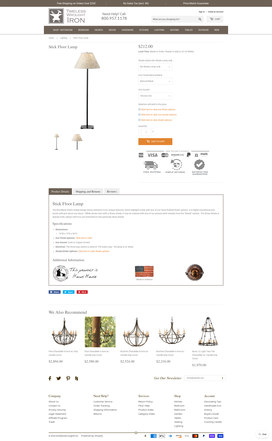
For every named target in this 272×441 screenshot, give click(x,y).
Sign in (202, 12)
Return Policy (145, 401)
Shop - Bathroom (62, 30)
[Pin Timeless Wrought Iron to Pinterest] (68, 379)
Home (51, 38)
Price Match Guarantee (196, 3)
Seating (174, 30)
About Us (54, 401)
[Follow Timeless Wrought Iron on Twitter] (58, 378)
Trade (52, 421)
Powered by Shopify (92, 435)
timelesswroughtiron (67, 435)
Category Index (146, 413)
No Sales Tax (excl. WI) (136, 3)
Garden (178, 413)
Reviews (112, 191)
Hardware (127, 30)
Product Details (60, 191)
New (216, 30)
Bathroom (179, 409)
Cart (217, 19)
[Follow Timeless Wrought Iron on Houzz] (76, 379)
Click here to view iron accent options (158, 114)
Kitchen (143, 30)
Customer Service (103, 401)
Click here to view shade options (156, 120)
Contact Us (54, 405)
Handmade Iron (212, 405)
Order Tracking (102, 405)
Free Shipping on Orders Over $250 (76, 3)
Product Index (146, 409)
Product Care (211, 417)
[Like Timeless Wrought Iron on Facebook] (50, 378)
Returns (98, 413)
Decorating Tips (212, 401)
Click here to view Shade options (93, 251)
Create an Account (215, 12)
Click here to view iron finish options (157, 109)
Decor (112, 30)
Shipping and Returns (88, 191)
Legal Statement (57, 413)
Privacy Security (57, 409)
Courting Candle (213, 421)
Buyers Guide (211, 413)
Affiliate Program (58, 417)
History (208, 409)
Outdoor (203, 30)
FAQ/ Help (144, 405)
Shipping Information (105, 409)
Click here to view (84, 238)
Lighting (159, 30)
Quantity (142, 126)
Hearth (99, 30)
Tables (189, 30)
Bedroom (83, 30)
